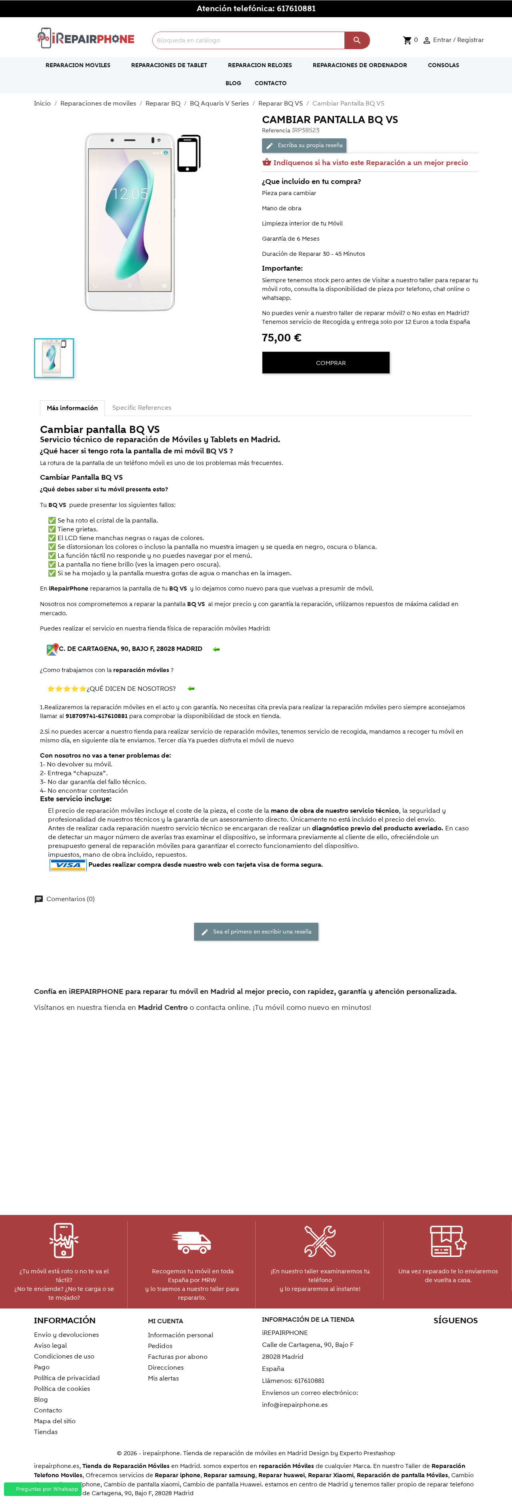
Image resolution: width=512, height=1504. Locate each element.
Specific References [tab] (141, 407)
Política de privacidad (67, 1378)
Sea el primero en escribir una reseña (256, 932)
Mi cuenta (165, 1321)
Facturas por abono (178, 1356)
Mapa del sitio (55, 1421)
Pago (42, 1367)
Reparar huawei (281, 1475)
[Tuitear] (284, 387)
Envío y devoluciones (66, 1334)
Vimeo (452, 1336)
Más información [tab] (72, 408)
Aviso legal (50, 1345)
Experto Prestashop (367, 1453)
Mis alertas (163, 1378)
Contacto (48, 1410)
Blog (41, 1399)
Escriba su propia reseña (304, 145)
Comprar (330, 363)
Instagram (469, 1336)
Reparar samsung (229, 1475)
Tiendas (46, 1432)
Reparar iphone (177, 1475)
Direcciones (166, 1367)
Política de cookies (62, 1388)
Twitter (401, 1336)
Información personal (180, 1335)
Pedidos (160, 1346)
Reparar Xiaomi (331, 1475)
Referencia (276, 130)
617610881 (296, 8)
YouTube (418, 1336)
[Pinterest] (299, 387)
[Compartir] (270, 387)
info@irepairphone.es (295, 1404)
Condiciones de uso (64, 1356)
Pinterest (435, 1336)
